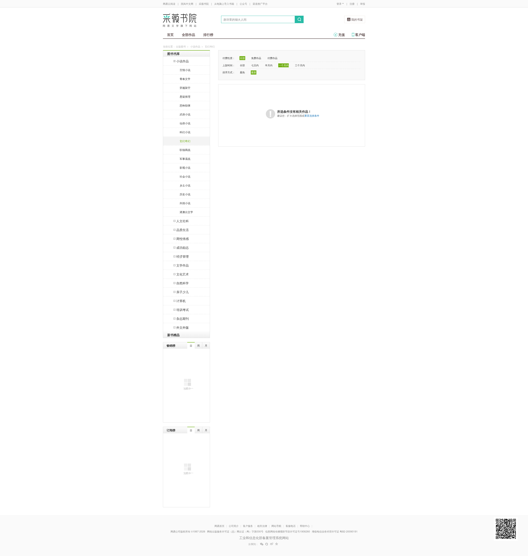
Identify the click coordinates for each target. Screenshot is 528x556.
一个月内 (284, 65)
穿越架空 (185, 88)
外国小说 (185, 203)
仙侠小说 (185, 123)
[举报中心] (376, 532)
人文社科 (182, 221)
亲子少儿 (182, 292)
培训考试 (182, 309)
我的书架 (357, 19)
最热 (242, 72)
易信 (266, 544)
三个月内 (300, 65)
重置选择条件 (311, 115)
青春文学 (185, 79)
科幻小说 (185, 132)
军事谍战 (185, 159)
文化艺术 (182, 274)
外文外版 (182, 327)
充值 (341, 34)
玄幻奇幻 (185, 141)
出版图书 (181, 46)
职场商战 (185, 150)
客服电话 (291, 526)
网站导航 (276, 526)
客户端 (360, 34)
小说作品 (195, 46)
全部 (242, 58)
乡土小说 (185, 185)
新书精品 (173, 335)
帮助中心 (305, 526)
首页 (170, 34)
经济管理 (182, 256)
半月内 (268, 65)
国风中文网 (187, 3)
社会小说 (185, 176)
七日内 (255, 65)
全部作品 (188, 34)
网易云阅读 (169, 3)
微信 (261, 544)
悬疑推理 (185, 96)
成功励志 (182, 247)
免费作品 (256, 58)
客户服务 (248, 526)
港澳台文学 (186, 212)
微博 (271, 544)
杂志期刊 (182, 318)
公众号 (243, 3)
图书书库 (173, 53)
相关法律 (262, 526)
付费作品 (272, 58)
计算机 (181, 301)
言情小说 (185, 70)
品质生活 (182, 230)
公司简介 (234, 526)
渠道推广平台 (260, 3)
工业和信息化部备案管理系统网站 (264, 537)
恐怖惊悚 (185, 105)
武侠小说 (185, 114)
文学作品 (182, 265)
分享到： (253, 544)
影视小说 (185, 168)
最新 (253, 72)
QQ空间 (276, 544)
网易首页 (219, 526)
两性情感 (182, 238)
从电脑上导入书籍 (224, 3)
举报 (362, 3)
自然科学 (182, 283)
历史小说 (185, 194)
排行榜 (208, 34)
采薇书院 (204, 3)
